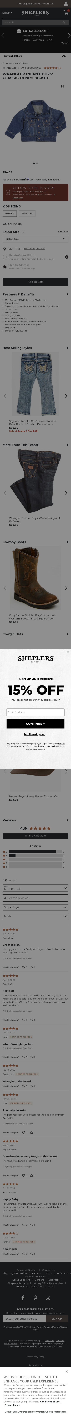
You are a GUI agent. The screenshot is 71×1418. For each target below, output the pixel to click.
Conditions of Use (50, 1401)
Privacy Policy (12, 1405)
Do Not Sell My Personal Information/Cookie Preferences (35, 1411)
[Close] (67, 1371)
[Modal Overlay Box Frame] (35, 709)
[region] (35, 1392)
